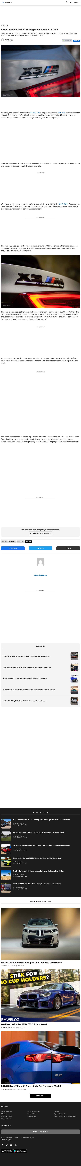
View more (39, 1096)
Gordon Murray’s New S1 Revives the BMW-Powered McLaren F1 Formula (29, 690)
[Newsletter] (71, 2)
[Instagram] (16, 1146)
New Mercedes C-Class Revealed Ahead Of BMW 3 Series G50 (25, 679)
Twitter (41, 548)
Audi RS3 (4, 541)
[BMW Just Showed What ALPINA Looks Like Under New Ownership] (74, 664)
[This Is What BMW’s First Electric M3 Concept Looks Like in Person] (74, 653)
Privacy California (6, 1119)
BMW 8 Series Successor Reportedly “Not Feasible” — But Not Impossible (41, 845)
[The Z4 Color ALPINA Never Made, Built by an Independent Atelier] (6, 871)
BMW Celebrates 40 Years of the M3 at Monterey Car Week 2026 (38, 832)
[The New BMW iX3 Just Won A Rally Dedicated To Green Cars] (6, 884)
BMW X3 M (4, 26)
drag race (20, 541)
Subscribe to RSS (6, 1116)
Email (69, 548)
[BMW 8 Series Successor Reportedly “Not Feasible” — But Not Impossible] (6, 845)
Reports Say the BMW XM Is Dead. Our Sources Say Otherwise (37, 858)
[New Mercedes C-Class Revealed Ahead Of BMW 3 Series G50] (74, 676)
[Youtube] (12, 1146)
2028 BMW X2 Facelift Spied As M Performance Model (31, 1086)
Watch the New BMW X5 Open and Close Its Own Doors (31, 962)
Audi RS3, (61, 113)
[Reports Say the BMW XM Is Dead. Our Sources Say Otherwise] (6, 858)
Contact (56, 1111)
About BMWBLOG (6, 1111)
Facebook (13, 548)
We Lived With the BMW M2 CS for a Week (24, 1024)
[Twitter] (7, 1146)
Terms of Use (31, 1114)
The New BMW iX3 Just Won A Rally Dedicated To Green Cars (37, 884)
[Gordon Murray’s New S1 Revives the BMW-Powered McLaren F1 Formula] (74, 687)
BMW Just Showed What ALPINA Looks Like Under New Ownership (27, 667)
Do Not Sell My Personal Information (65, 1116)
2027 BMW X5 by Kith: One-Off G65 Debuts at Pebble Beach (24, 701)
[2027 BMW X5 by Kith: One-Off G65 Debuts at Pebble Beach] (74, 698)
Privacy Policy (31, 1116)
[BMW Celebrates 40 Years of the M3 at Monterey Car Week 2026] (6, 832)
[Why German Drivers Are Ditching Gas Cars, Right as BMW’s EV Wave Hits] (6, 820)
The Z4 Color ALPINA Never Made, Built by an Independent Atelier (38, 871)
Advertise (4, 1114)
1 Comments (76, 40)
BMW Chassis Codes (33, 1111)
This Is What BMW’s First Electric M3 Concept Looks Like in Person (26, 656)
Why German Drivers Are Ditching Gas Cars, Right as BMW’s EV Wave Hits (41, 820)
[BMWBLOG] (40, 1140)
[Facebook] (3, 1146)
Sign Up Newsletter (60, 1114)
